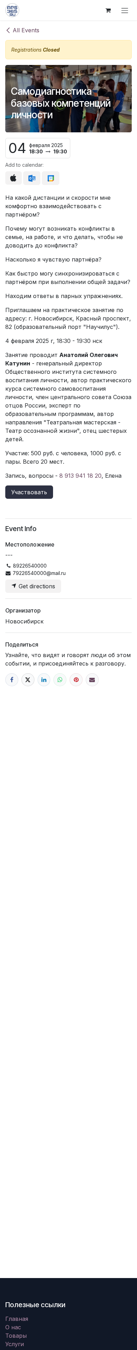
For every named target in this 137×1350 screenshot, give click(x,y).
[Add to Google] (50, 178)
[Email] (92, 679)
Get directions (36, 586)
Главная (16, 1318)
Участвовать (29, 492)
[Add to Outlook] (31, 178)
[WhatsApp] (59, 679)
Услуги (14, 1344)
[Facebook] (11, 679)
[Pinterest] (76, 679)
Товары (16, 1335)
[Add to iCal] (13, 178)
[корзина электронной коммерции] (108, 10)
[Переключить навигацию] (125, 10)
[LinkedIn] (44, 679)
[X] (27, 679)
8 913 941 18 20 (80, 475)
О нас (13, 1327)
